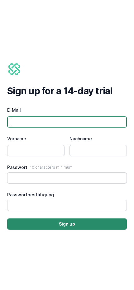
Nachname (80, 138)
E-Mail (14, 110)
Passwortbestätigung (30, 194)
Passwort (17, 167)
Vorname (16, 138)
